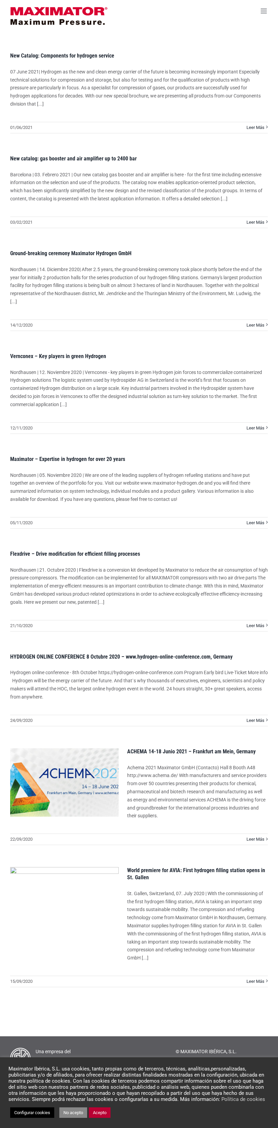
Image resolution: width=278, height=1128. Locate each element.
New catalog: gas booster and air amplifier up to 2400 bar (73, 158)
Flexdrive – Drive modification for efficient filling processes (75, 554)
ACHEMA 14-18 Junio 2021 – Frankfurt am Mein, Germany (191, 751)
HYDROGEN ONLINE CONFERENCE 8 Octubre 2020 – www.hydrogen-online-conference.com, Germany (121, 657)
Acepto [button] (99, 1112)
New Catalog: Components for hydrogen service (62, 55)
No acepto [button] (73, 1112)
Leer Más (255, 127)
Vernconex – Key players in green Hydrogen (58, 356)
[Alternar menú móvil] (264, 11)
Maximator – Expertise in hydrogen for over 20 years (67, 459)
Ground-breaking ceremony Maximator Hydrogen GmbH (71, 253)
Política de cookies (243, 1099)
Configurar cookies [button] (32, 1112)
